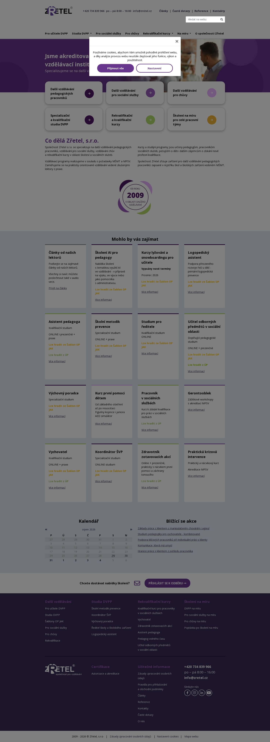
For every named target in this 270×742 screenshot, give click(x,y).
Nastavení (154, 68)
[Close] (177, 41)
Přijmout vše (115, 68)
